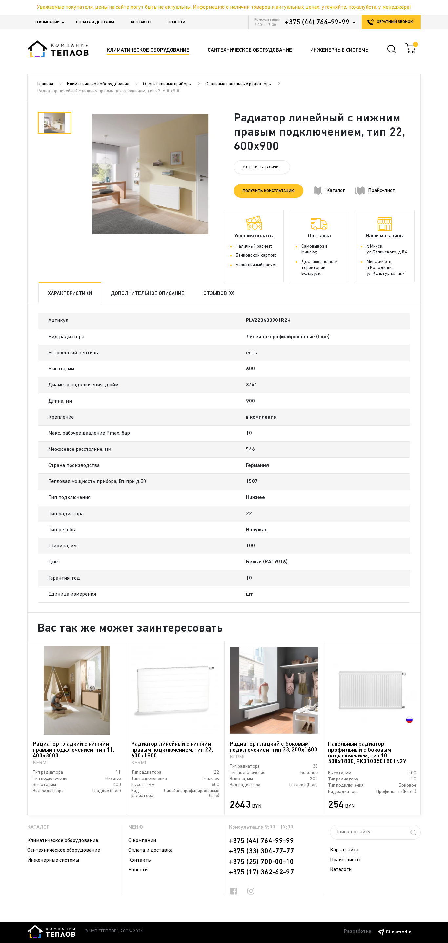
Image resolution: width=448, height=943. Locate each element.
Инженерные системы (53, 860)
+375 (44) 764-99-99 (317, 22)
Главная (45, 84)
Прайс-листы (345, 860)
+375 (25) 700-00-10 (261, 862)
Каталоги (341, 869)
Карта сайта (344, 850)
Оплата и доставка (95, 22)
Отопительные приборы (167, 84)
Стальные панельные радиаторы (238, 84)
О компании (47, 22)
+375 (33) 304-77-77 (261, 851)
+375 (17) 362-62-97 (261, 872)
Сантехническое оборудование (63, 850)
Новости (176, 22)
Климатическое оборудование (98, 84)
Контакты (141, 22)
